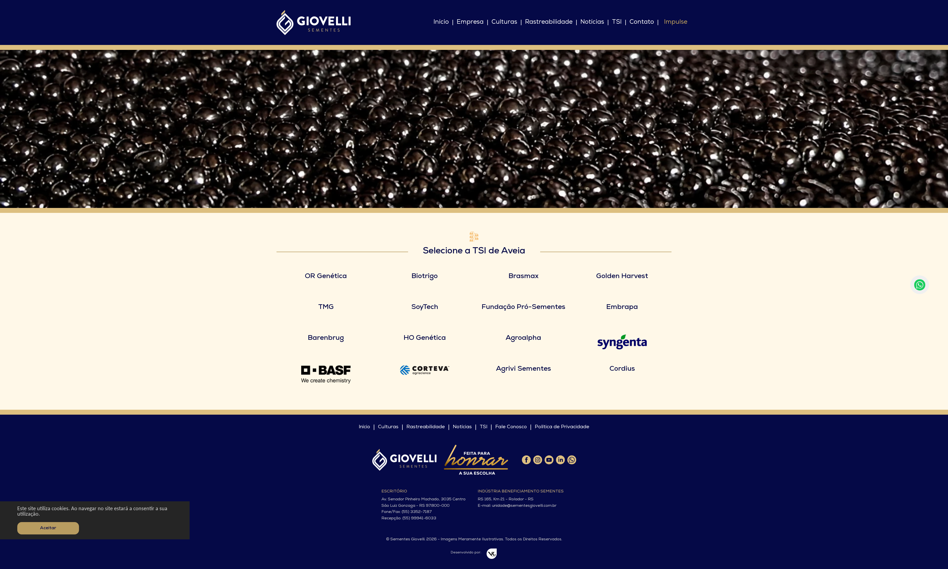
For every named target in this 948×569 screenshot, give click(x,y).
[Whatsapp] (571, 459)
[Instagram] (537, 459)
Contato (642, 22)
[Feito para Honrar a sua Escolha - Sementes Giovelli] (476, 460)
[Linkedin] (560, 459)
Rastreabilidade (549, 22)
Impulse (675, 22)
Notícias (592, 22)
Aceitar (48, 528)
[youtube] (548, 459)
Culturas (504, 22)
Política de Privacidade (562, 427)
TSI (617, 22)
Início (441, 22)
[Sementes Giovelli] (313, 22)
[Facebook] (526, 459)
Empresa (470, 22)
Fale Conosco (511, 427)
